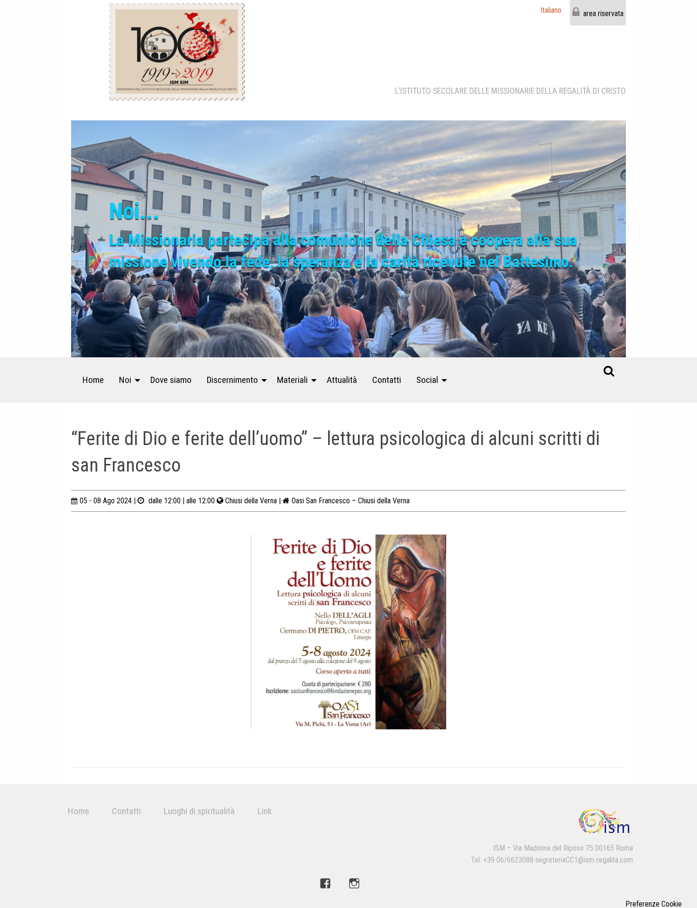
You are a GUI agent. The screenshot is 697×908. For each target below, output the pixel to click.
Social (427, 379)
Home (93, 379)
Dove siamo (171, 379)
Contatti (386, 379)
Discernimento (232, 379)
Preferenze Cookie (653, 904)
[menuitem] (93, 380)
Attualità (342, 379)
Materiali (292, 379)
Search (608, 370)
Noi (125, 379)
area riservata (603, 13)
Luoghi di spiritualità (199, 811)
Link (264, 811)
